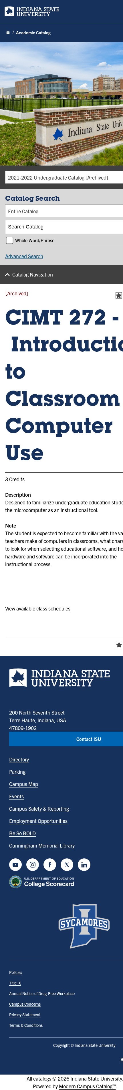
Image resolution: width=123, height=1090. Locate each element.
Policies (15, 972)
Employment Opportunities (38, 821)
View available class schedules (37, 608)
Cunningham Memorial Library (42, 845)
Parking (17, 771)
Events (16, 796)
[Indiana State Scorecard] (42, 882)
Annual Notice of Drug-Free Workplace (42, 993)
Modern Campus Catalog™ (87, 1086)
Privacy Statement (25, 1014)
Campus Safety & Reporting (39, 808)
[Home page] (8, 32)
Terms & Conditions (26, 1025)
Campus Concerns (25, 1004)
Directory (19, 759)
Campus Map (23, 784)
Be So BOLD (22, 833)
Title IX (15, 982)
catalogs (42, 1078)
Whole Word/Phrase (34, 240)
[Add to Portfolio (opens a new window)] (119, 295)
